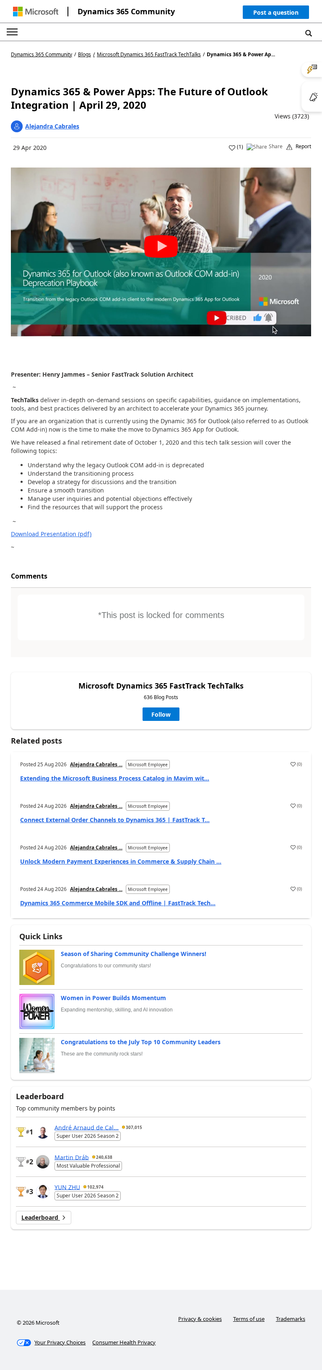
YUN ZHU (67, 1187)
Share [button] (276, 146)
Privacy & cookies (200, 1319)
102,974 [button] (95, 1187)
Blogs (84, 54)
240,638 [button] (104, 1157)
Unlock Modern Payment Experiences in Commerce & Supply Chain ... (120, 861)
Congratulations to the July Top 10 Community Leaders (141, 1042)
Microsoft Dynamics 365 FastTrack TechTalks (149, 54)
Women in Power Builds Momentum (113, 998)
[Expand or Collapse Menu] (12, 32)
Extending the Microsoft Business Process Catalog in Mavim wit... (114, 778)
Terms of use (249, 1319)
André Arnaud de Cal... (87, 1127)
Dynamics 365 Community (126, 11)
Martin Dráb (72, 1157)
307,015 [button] (134, 1127)
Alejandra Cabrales (52, 126)
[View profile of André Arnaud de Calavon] (42, 1132)
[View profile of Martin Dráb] (42, 1161)
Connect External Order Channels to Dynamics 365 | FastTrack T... (115, 820)
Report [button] (303, 146)
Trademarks (290, 1319)
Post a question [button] (276, 12)
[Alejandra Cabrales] (17, 126)
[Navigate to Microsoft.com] (35, 11)
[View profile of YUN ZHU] (42, 1191)
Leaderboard (40, 1217)
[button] (276, 14)
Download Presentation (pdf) (51, 534)
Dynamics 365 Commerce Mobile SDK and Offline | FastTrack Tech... (118, 903)
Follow (161, 714)
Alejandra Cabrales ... (96, 764)
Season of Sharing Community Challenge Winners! (133, 954)
